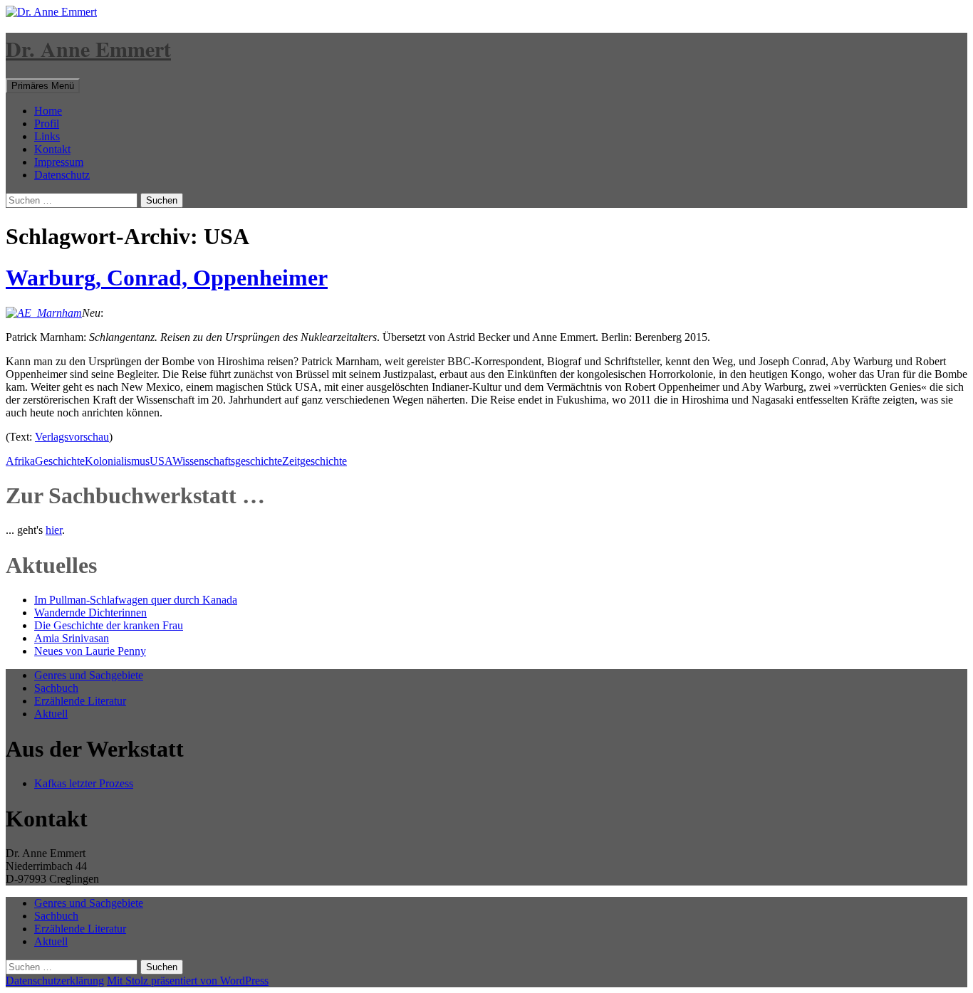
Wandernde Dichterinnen (90, 612)
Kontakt (52, 149)
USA (161, 461)
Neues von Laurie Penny (90, 651)
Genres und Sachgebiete (88, 675)
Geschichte (60, 461)
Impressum (58, 162)
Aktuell (51, 714)
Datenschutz (62, 175)
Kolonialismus (117, 461)
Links (47, 136)
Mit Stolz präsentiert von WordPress (188, 980)
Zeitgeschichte (314, 461)
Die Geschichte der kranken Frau (108, 625)
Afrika (20, 461)
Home (48, 111)
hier (54, 530)
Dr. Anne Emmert (88, 48)
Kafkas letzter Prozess (83, 783)
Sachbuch (56, 688)
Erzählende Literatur (80, 701)
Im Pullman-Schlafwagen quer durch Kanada (135, 600)
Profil (46, 123)
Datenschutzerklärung (55, 980)
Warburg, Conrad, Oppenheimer (167, 277)
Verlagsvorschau (72, 437)
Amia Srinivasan (71, 638)
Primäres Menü (42, 85)
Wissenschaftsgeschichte (227, 461)
